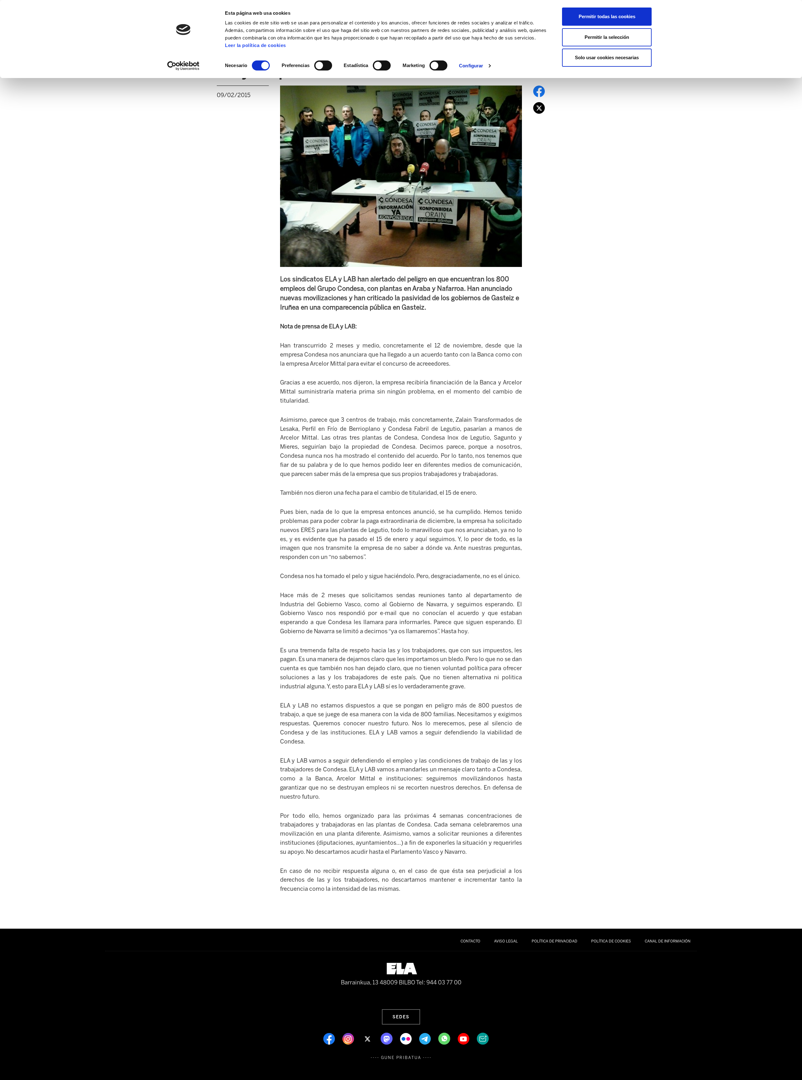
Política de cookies (611, 941)
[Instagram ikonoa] (348, 1038)
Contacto (470, 941)
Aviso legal (506, 941)
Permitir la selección (607, 37)
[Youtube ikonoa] (464, 1038)
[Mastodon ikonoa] (387, 1038)
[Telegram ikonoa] (425, 1038)
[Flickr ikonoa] (406, 1038)
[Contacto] (483, 1038)
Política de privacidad (554, 941)
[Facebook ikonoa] (329, 1038)
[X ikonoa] (368, 1038)
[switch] (323, 65)
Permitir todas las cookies (607, 16)
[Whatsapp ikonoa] (445, 1038)
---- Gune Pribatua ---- (401, 1057)
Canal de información (667, 941)
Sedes (401, 1016)
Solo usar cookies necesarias (607, 57)
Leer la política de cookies (255, 45)
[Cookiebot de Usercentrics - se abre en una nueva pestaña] (183, 65)
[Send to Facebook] (539, 90)
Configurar (471, 65)
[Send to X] (539, 107)
